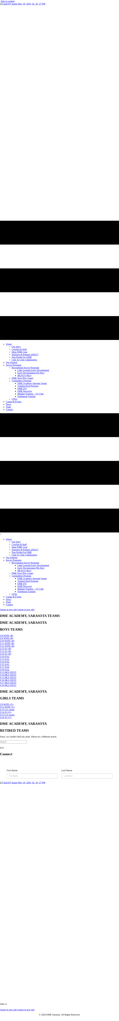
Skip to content (8, 1)
